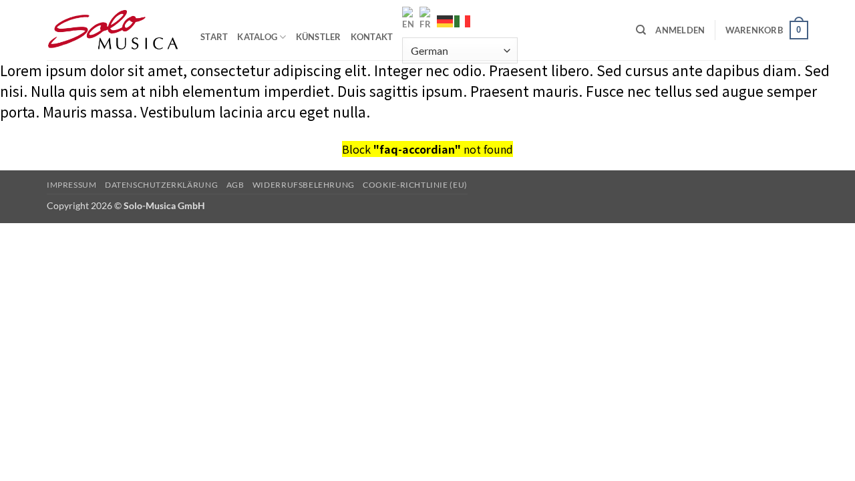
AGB (235, 185)
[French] (428, 18)
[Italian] (463, 21)
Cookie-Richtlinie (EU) (415, 185)
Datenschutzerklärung (161, 185)
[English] (410, 18)
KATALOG (257, 36)
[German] (445, 21)
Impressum (72, 185)
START (214, 36)
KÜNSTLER (318, 36)
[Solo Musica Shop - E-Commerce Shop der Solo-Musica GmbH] (113, 30)
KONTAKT (372, 36)
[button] (680, 30)
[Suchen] (641, 30)
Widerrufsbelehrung (303, 185)
